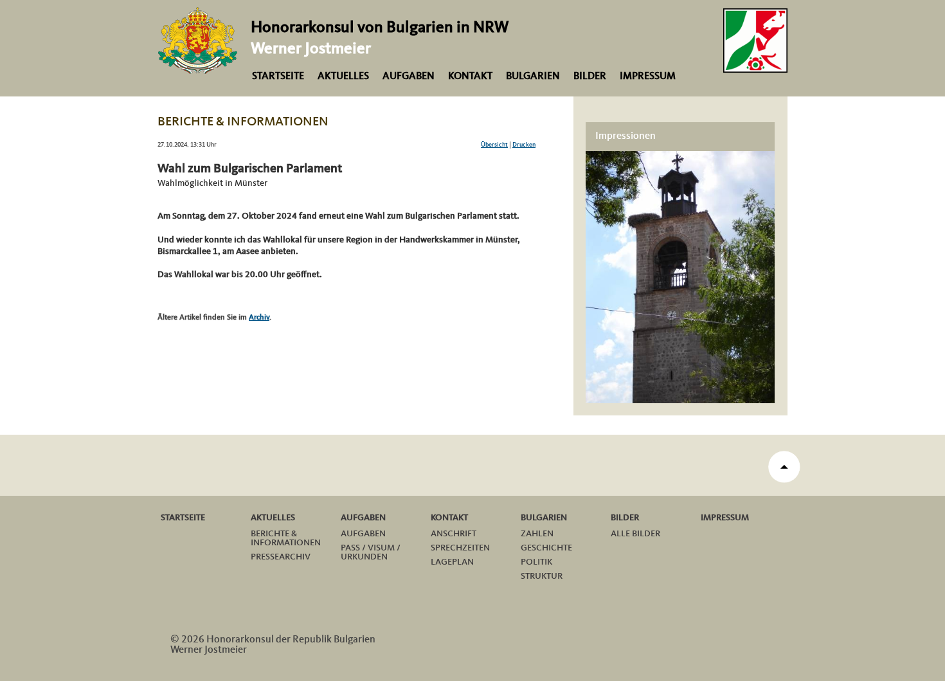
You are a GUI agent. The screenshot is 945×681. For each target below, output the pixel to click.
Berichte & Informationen (286, 538)
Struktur (541, 576)
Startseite (278, 76)
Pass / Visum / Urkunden (371, 552)
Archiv (259, 318)
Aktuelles (343, 76)
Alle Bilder (635, 533)
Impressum (648, 76)
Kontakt (470, 76)
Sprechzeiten (460, 547)
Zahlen (537, 533)
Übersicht (494, 144)
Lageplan (452, 562)
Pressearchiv (280, 556)
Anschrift (453, 533)
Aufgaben (408, 76)
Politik (536, 562)
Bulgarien (533, 76)
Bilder (589, 76)
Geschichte (546, 547)
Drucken (524, 144)
